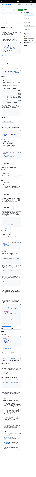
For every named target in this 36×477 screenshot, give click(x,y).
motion (30, 15)
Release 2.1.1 (12, 20)
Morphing (5, 438)
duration (6, 278)
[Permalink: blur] (1, 205)
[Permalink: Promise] (1, 288)
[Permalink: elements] (1, 61)
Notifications (21, 4)
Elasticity (5, 443)
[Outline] (21, 23)
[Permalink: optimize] (1, 192)
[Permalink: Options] (1, 58)
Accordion (5, 437)
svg (32, 15)
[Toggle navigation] (2, 1)
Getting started (6, 294)
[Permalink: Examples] (1, 431)
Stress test (6, 433)
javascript (26, 15)
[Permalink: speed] (1, 180)
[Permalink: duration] (1, 117)
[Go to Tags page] (10, 10)
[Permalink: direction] (1, 169)
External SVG (6, 444)
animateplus (8, 4)
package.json (5, 20)
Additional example (8, 12)
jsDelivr (18, 379)
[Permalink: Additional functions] (1, 328)
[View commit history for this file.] (21, 12)
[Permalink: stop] (1, 331)
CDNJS (13, 379)
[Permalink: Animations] (1, 251)
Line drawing (6, 442)
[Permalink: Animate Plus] (1, 27)
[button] (20, 42)
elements (14, 333)
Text (4, 451)
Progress (5, 449)
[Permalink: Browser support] (1, 363)
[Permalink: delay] (1, 139)
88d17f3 (16, 12)
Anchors (5, 447)
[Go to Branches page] (8, 10)
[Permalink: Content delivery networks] (1, 377)
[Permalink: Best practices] (1, 390)
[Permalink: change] (1, 230)
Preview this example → (6, 55)
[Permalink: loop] (1, 161)
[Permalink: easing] (1, 76)
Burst (5, 434)
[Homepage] (18, 1)
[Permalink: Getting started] (1, 37)
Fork (27, 4)
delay (11, 278)
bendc (3, 4)
